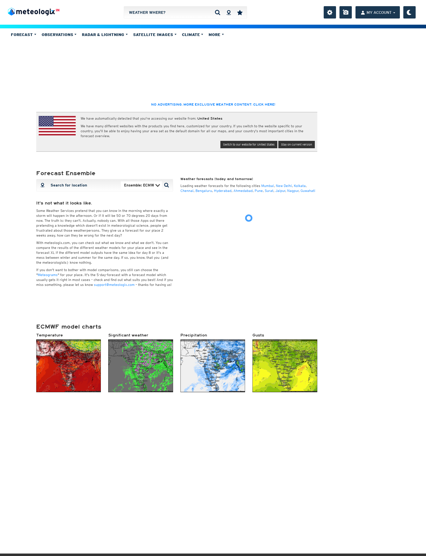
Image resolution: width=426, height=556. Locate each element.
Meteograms (48, 275)
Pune (259, 191)
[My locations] (239, 12)
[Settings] (330, 12)
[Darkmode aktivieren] (409, 12)
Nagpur (293, 191)
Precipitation (193, 335)
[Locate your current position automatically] (228, 12)
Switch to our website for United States (249, 144)
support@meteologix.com (114, 285)
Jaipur (280, 191)
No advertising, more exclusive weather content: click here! (213, 104)
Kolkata (300, 186)
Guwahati (308, 191)
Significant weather (128, 335)
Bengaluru (203, 191)
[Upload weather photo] (345, 12)
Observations (58, 34)
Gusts (258, 335)
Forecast (22, 34)
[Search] (217, 12)
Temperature (49, 335)
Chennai (187, 191)
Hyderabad (222, 191)
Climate (191, 34)
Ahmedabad (243, 191)
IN (58, 10)
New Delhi (284, 186)
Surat (269, 191)
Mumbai (267, 186)
